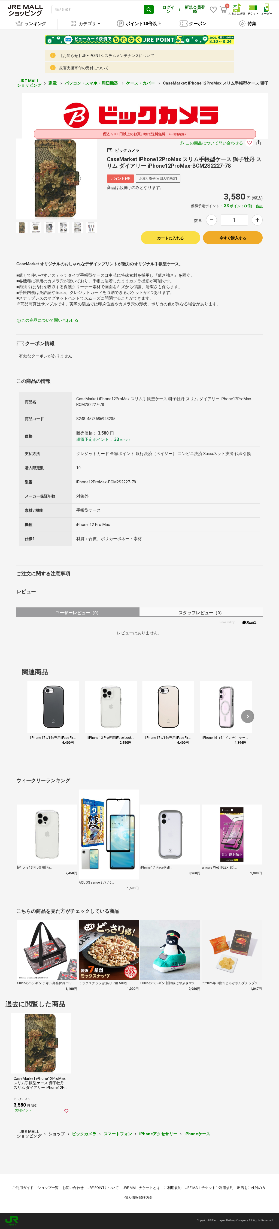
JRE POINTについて (103, 1188)
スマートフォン (118, 1133)
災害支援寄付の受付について (84, 68)
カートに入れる (170, 238)
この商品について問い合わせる (214, 143)
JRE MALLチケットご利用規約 (209, 1188)
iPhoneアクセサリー (158, 1133)
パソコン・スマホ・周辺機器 (92, 83)
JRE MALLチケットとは (141, 1188)
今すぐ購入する (233, 238)
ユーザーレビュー (78, 612)
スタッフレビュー (201, 612)
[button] (247, 716)
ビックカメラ (84, 1133)
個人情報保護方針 (139, 1197)
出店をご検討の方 (251, 1188)
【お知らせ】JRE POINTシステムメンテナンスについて (106, 55)
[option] (56, 178)
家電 (53, 83)
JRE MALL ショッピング (29, 83)
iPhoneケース (197, 1133)
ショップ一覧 (48, 1188)
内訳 (259, 206)
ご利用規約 (172, 1188)
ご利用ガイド (23, 1188)
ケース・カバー (141, 83)
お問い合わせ (73, 1188)
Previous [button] (37, 179)
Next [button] (76, 179)
